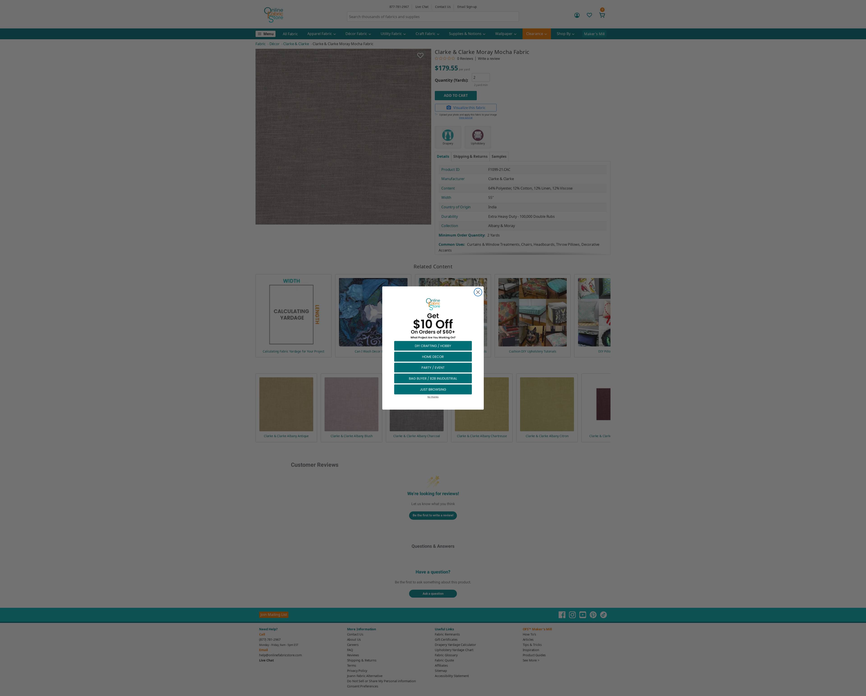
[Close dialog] (478, 292)
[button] (433, 345)
